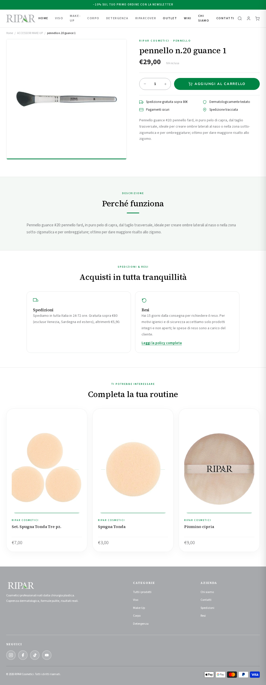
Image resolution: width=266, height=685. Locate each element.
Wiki (187, 18)
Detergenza (141, 624)
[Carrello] (257, 18)
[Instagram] (11, 655)
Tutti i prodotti (142, 592)
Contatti (225, 18)
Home (43, 18)
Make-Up (139, 608)
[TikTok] (34, 655)
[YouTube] (46, 655)
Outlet (170, 18)
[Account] (248, 18)
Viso (135, 600)
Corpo (137, 616)
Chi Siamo (203, 18)
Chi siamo (207, 592)
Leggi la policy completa (162, 343)
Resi (203, 616)
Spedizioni (207, 608)
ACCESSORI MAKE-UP (30, 33)
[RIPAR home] (20, 18)
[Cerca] (239, 18)
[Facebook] (23, 655)
